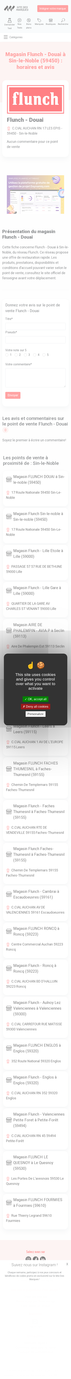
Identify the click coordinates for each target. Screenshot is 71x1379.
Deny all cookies (36, 706)
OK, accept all (37, 699)
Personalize (35, 714)
